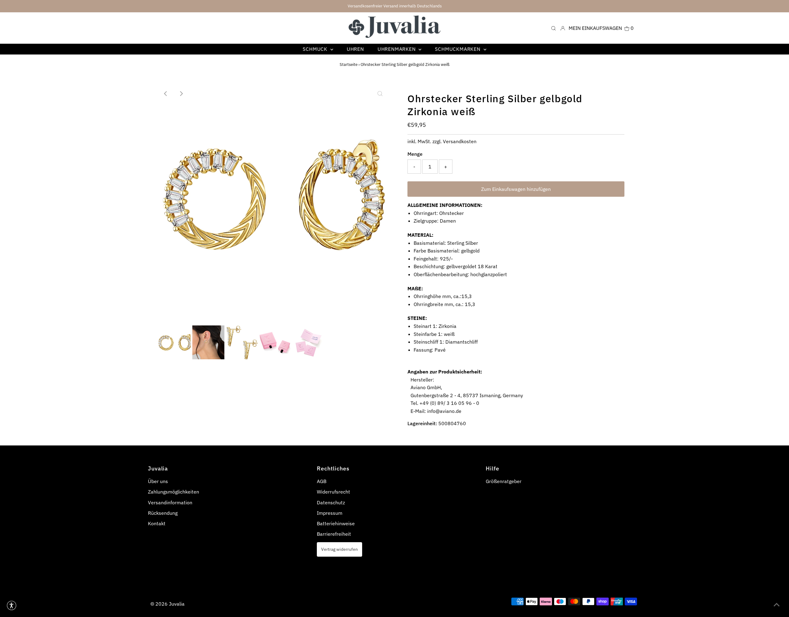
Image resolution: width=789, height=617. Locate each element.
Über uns (158, 481)
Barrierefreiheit (334, 534)
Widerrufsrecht (333, 492)
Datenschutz (331, 502)
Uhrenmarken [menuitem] (397, 49)
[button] (11, 605)
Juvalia (177, 604)
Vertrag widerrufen (339, 549)
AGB (321, 481)
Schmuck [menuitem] (316, 49)
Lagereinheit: (422, 423)
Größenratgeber (503, 481)
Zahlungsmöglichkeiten (173, 492)
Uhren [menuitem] (355, 49)
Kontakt (157, 523)
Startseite (349, 64)
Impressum (329, 513)
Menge (415, 154)
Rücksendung (163, 513)
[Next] (181, 93)
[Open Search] (554, 28)
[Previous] (166, 93)
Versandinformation (170, 502)
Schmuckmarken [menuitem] (458, 49)
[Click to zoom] (380, 93)
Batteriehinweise (336, 523)
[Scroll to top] (777, 605)
